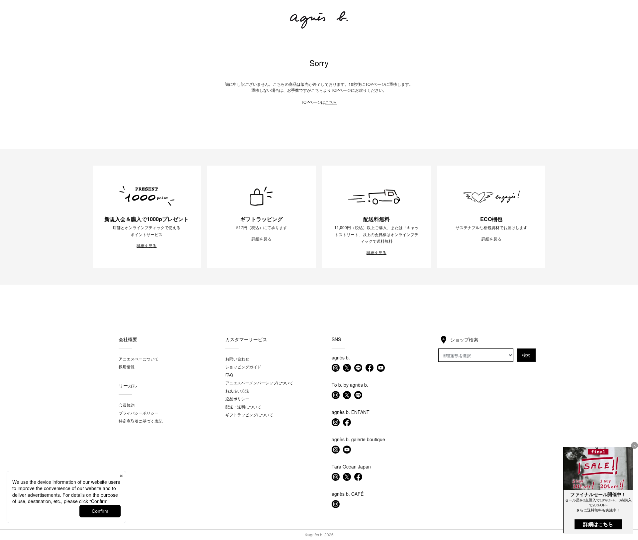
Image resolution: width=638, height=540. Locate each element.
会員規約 (127, 405)
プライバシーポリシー (139, 413)
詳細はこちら (598, 524)
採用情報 (127, 366)
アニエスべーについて (139, 358)
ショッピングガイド (243, 366)
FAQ (229, 374)
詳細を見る (147, 245)
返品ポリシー (237, 398)
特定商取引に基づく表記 (140, 421)
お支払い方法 (237, 390)
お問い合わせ (237, 358)
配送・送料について (243, 406)
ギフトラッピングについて (249, 414)
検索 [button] (526, 355)
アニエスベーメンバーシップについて (259, 382)
